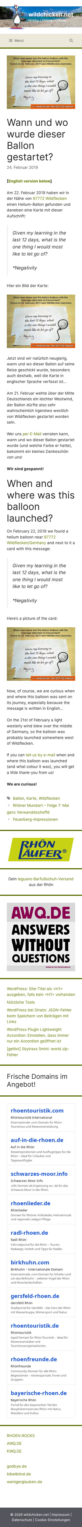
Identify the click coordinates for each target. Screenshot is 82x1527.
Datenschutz (22, 1520)
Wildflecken (49, 798)
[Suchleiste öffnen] (71, 40)
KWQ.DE (14, 1451)
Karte (31, 798)
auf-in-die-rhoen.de (37, 1140)
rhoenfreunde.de (34, 1359)
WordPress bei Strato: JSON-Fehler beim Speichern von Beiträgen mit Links (39, 1016)
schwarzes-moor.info (39, 1173)
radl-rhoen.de (29, 1232)
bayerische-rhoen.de (39, 1393)
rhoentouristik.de (35, 1325)
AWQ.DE (14, 1443)
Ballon (18, 798)
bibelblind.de (19, 1474)
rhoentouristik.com (37, 1110)
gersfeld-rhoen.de (35, 1296)
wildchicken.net (50, 14)
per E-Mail (32, 434)
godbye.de (17, 1466)
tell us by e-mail (40, 755)
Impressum (61, 1514)
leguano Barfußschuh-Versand (46, 879)
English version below (29, 181)
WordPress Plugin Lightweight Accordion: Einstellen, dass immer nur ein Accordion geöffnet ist (38, 1035)
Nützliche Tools (21, 1002)
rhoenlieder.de (30, 1203)
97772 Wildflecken (50, 198)
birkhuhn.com (30, 1262)
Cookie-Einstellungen (52, 1520)
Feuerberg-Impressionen (35, 819)
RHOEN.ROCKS (21, 1435)
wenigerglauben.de (24, 1482)
